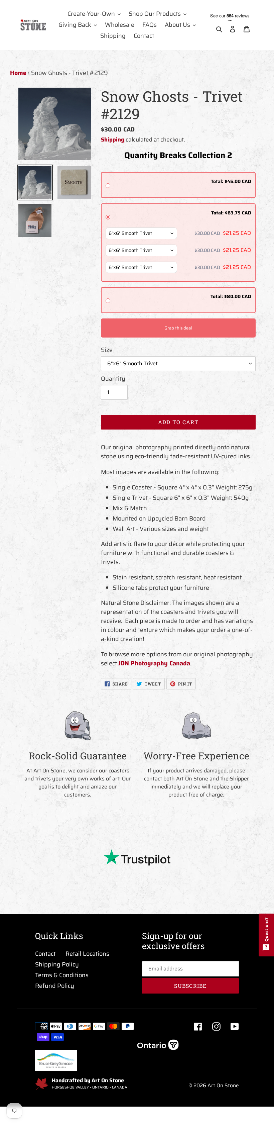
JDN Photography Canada (154, 663)
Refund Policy (54, 986)
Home (18, 73)
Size (107, 350)
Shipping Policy (57, 964)
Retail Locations (87, 953)
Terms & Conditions (62, 975)
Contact (45, 953)
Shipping (112, 139)
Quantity (113, 378)
